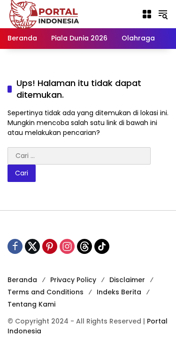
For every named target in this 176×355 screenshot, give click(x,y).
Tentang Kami (31, 304)
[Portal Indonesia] (45, 13)
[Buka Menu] (147, 14)
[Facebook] (15, 246)
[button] (162, 14)
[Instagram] (67, 246)
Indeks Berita (119, 292)
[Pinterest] (49, 246)
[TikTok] (101, 246)
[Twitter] (32, 246)
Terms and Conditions (46, 292)
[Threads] (84, 246)
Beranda (22, 279)
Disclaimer (127, 279)
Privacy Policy (73, 279)
